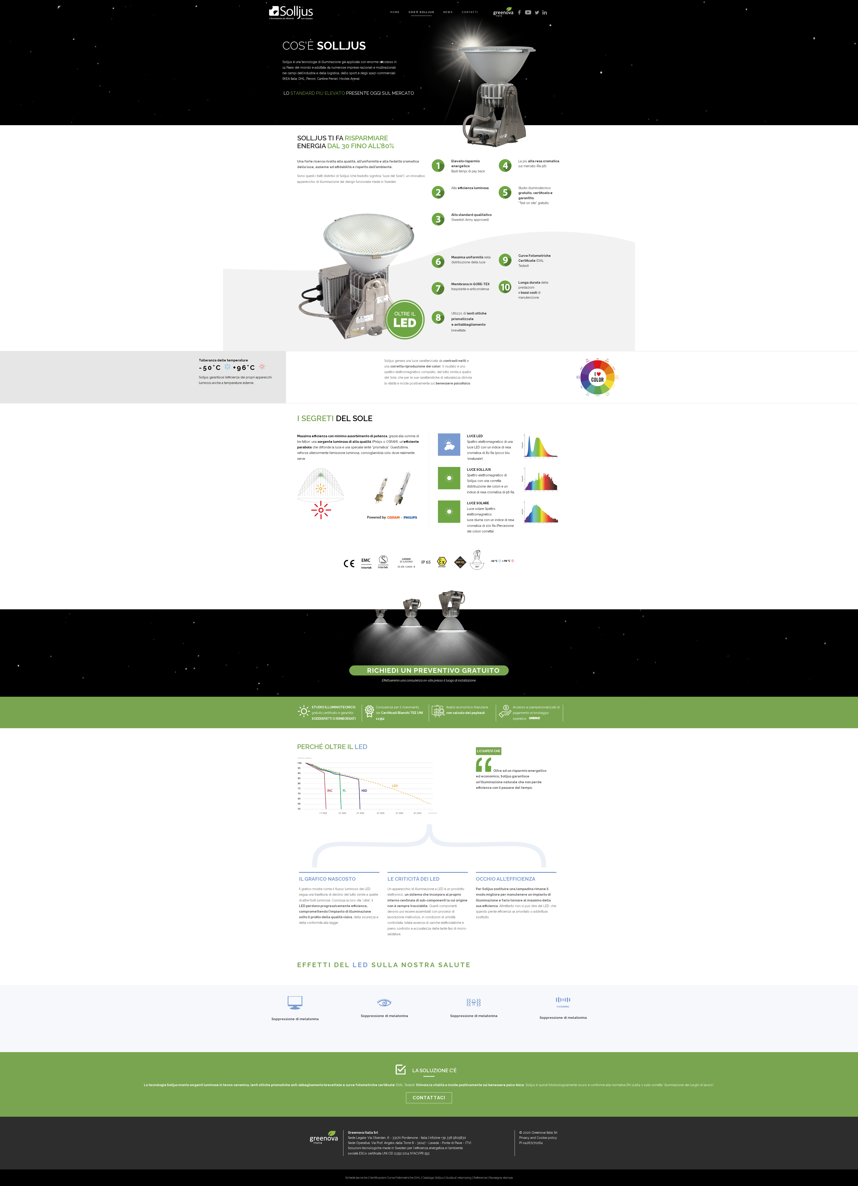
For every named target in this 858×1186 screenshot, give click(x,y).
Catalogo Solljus (433, 1177)
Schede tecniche (356, 1177)
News (448, 12)
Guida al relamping (458, 1177)
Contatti (470, 12)
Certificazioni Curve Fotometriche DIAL (395, 1177)
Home (395, 12)
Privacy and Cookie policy (538, 1138)
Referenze (480, 1177)
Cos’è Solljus (421, 12)
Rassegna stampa (501, 1177)
